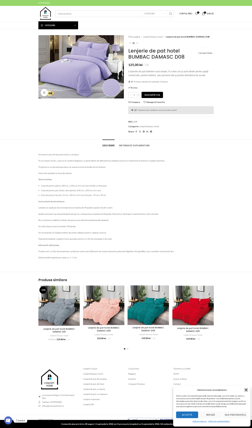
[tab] (108, 144)
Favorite (132, 379)
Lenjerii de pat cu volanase (95, 394)
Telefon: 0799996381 (52, 402)
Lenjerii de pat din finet (93, 384)
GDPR (176, 374)
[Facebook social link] (136, 132)
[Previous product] (130, 43)
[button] (246, 389)
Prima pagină (134, 36)
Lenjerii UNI (88, 404)
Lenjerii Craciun (90, 368)
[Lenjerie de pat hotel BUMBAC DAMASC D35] (193, 305)
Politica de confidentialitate (219, 421)
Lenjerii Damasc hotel (153, 36)
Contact (177, 384)
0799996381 (44, 3)
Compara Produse (136, 384)
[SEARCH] (170, 13)
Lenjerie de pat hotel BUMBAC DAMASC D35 (193, 330)
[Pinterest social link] (144, 132)
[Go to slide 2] (127, 349)
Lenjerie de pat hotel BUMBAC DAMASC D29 (103, 329)
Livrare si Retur (180, 379)
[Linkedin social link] (147, 132)
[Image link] (49, 379)
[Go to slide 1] (124, 349)
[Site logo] (45, 13)
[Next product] (137, 43)
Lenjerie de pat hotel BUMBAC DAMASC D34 (148, 329)
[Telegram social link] (151, 132)
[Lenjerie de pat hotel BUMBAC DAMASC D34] (148, 305)
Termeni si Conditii (181, 368)
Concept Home (205, 53)
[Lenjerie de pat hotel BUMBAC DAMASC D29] (104, 305)
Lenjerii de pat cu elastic (94, 389)
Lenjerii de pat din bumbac (95, 379)
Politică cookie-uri (200, 421)
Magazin (132, 374)
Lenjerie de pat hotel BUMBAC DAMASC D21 (59, 330)
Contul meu (133, 368)
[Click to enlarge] (44, 92)
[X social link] (140, 132)
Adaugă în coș (152, 95)
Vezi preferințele (235, 414)
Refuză (210, 414)
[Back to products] (133, 43)
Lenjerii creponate (91, 399)
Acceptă (187, 414)
